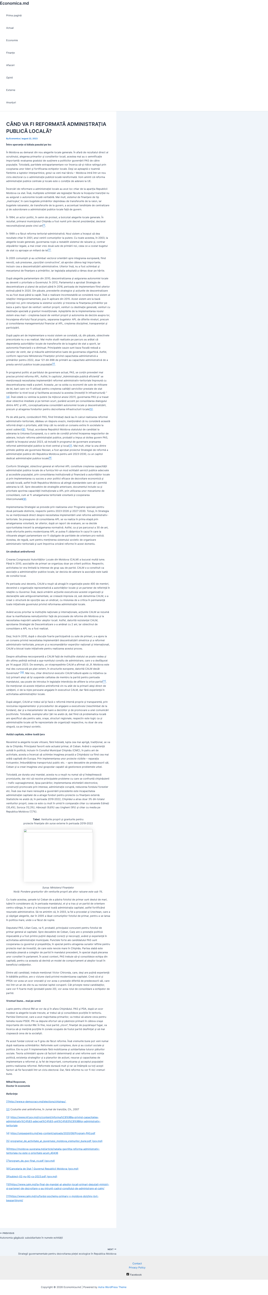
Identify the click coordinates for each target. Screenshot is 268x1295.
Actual (10, 27)
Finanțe (10, 52)
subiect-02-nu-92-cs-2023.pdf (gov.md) (33, 1176)
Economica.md (14, 3)
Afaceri (10, 65)
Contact (137, 1263)
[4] (8, 396)
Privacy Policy (137, 1267)
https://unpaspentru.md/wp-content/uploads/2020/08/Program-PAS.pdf (52, 1133)
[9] (24, 499)
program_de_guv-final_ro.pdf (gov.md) (32, 1160)
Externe (10, 90)
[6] (23, 429)
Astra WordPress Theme (112, 1287)
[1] (7, 1101)
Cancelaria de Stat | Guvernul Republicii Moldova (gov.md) (44, 1168)
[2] (8, 1109)
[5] (91, 409)
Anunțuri (11, 102)
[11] (8, 1196)
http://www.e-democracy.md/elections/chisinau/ (37, 1101)
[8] (8, 1168)
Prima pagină (14, 15)
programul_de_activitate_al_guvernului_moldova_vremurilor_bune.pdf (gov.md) (56, 1141)
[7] (70, 445)
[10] (22, 672)
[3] (8, 1117)
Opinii (9, 77)
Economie (12, 40)
